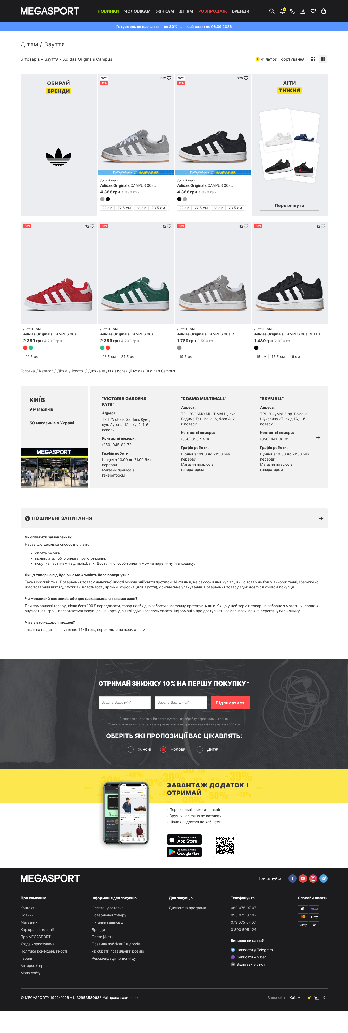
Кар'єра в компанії (37, 929)
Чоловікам (137, 11)
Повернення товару (109, 915)
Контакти (28, 908)
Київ (293, 997)
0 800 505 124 (243, 929)
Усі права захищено (120, 997)
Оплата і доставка (108, 908)
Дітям (186, 11)
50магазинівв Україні (51, 422)
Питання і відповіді (108, 922)
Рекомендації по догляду (114, 958)
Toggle (317, 998)
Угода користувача (37, 944)
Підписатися (230, 702)
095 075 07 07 (243, 915)
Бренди (240, 11)
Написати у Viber (251, 957)
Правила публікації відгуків (116, 944)
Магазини (29, 922)
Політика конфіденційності (44, 951)
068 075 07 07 (243, 908)
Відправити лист (250, 964)
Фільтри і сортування (280, 59)
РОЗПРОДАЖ (212, 11)
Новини (27, 915)
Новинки (108, 11)
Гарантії (27, 958)
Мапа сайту (31, 973)
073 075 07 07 (243, 922)
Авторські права (35, 965)
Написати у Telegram (254, 950)
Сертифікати (102, 936)
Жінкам (165, 11)
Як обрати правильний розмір (118, 951)
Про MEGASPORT (36, 936)
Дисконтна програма (187, 908)
